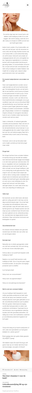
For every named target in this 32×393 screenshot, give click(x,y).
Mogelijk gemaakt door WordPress (10, 391)
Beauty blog (24, 369)
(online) (8, 336)
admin (17, 369)
